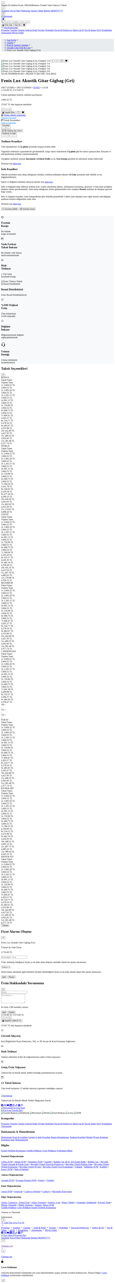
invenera (24, 1212)
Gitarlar (21, 30)
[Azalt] (3, 109)
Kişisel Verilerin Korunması (13, 1150)
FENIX (36, 87)
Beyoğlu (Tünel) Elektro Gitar (79, 1164)
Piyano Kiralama (100, 1137)
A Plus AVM (6, 1162)
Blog (18, 11)
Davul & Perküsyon (63, 30)
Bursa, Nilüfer (68, 1202)
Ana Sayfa (11, 40)
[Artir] (9, 109)
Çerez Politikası (49, 1150)
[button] (57, 116)
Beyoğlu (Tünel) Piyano (30, 1167)
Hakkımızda (6, 1137)
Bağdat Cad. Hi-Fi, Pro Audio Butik (70, 1162)
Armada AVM (7, 1180)
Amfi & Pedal (31, 30)
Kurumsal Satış (8, 1140)
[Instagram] (13, 1105)
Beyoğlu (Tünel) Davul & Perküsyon (47, 1164)
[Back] (3, 1240)
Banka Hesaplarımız (60, 1137)
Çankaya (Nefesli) (32, 1191)
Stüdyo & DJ (78, 30)
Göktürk (78, 1167)
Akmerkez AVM (35, 1162)
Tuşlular (13, 30)
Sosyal (13, 11)
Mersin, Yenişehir (9, 1205)
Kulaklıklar (107, 30)
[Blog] (22, 1105)
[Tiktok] (16, 1105)
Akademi (5, 11)
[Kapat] (3, 1219)
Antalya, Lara (54, 1202)
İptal (4, 977)
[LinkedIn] (11, 1105)
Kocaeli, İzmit (104, 1202)
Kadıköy (104, 1167)
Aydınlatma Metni (64, 1150)
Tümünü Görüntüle (8, 118)
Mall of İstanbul (21, 1169)
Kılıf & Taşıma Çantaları (17, 45)
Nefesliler (49, 30)
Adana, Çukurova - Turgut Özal (15, 1202)
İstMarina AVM (91, 1167)
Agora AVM (6, 1191)
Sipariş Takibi (37, 11)
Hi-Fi (99, 30)
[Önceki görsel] (52, 60)
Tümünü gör (6, 1257)
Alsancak (18, 1191)
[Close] (3, 374)
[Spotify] (19, 1105)
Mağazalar (25, 11)
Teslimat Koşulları (78, 1137)
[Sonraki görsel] (57, 60)
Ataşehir (48, 1162)
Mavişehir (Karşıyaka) (62, 1191)
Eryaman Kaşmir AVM (26, 1180)
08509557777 (57, 11)
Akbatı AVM (20, 1162)
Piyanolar (5, 30)
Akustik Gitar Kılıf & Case (19, 47)
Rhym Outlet (18, 33)
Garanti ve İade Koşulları (39, 1137)
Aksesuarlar (6, 33)
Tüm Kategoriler (10, 27)
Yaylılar (41, 30)
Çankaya (46, 1191)
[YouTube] (8, 1105)
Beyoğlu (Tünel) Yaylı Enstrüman (58, 1167)
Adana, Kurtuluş (38, 1202)
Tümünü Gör (7, 1246)
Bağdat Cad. (93, 1162)
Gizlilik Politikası (34, 1150)
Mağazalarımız (21, 1140)
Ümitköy (50, 1180)
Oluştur (11, 977)
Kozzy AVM (6, 1169)
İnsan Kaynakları (20, 1137)
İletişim (47, 11)
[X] (5, 1105)
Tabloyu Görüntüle (8, 123)
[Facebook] (2, 1105)
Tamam (5, 925)
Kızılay (41, 1180)
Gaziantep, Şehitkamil (86, 1202)
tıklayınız (17, 163)
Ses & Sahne (90, 30)
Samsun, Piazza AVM (44, 1205)
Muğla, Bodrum (26, 1205)
